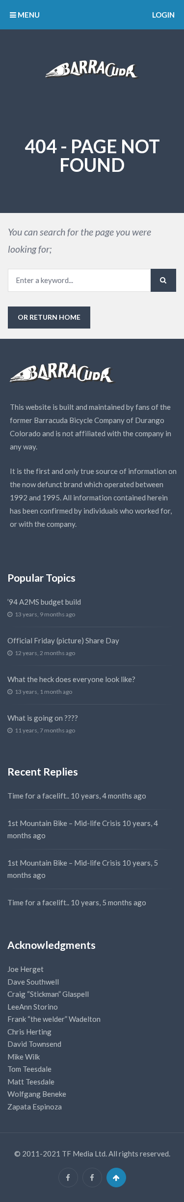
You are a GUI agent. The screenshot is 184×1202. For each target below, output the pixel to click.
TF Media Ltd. (84, 1153)
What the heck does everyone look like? (71, 679)
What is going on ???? (42, 717)
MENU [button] (28, 14)
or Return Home (49, 317)
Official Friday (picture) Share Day (63, 640)
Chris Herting (29, 1031)
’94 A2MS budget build (44, 601)
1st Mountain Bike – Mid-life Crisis (64, 823)
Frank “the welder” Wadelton (54, 1018)
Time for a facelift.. (38, 795)
